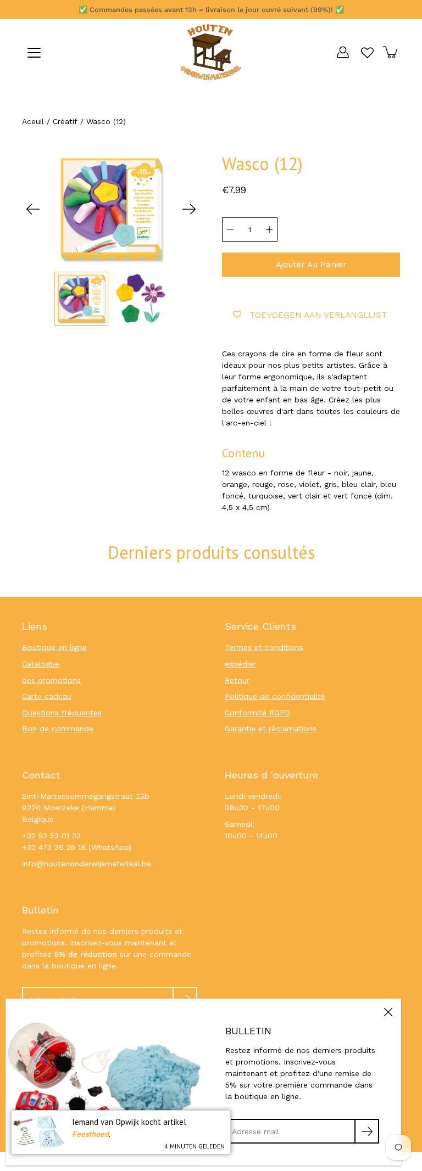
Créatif (65, 121)
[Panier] (391, 52)
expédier (240, 663)
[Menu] (34, 52)
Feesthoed (90, 1134)
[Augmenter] (269, 229)
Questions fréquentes (62, 712)
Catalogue (40, 663)
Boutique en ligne (54, 647)
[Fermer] (388, 1012)
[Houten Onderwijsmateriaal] (211, 52)
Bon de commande (57, 728)
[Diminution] (230, 229)
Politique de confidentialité (275, 696)
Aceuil (33, 121)
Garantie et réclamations (270, 728)
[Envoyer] (366, 1131)
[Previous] (33, 209)
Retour (237, 680)
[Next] (189, 209)
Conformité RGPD (257, 712)
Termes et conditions (264, 647)
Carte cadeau (46, 696)
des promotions (51, 680)
